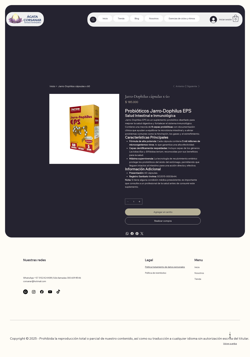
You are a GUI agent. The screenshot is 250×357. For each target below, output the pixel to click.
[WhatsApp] (127, 233)
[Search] (93, 20)
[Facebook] (132, 233)
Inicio (197, 267)
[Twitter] (142, 233)
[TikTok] (58, 291)
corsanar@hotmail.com (34, 281)
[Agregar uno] (139, 201)
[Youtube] (50, 291)
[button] (236, 18)
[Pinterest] (137, 233)
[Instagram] (33, 291)
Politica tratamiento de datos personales (165, 267)
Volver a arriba (230, 343)
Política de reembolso (155, 273)
